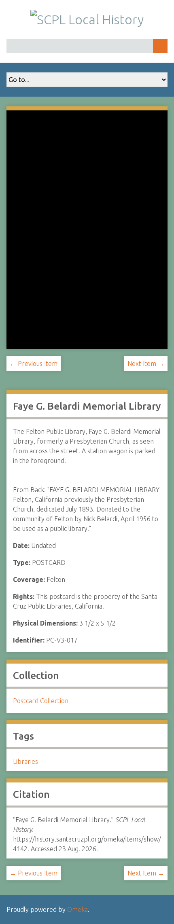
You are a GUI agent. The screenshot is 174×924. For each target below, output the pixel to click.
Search (160, 46)
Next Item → (145, 363)
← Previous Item (33, 363)
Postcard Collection (40, 700)
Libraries (25, 761)
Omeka (77, 909)
